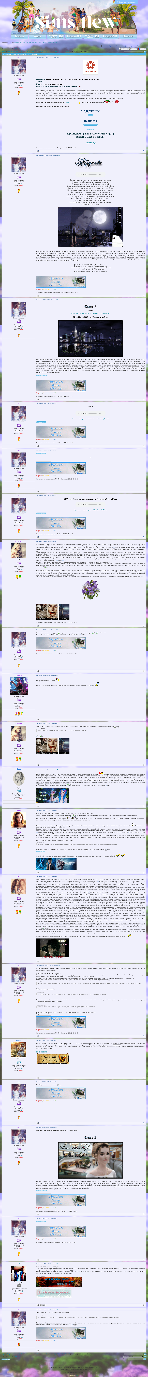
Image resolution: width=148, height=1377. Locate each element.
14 (21, 49)
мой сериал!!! (42, 1052)
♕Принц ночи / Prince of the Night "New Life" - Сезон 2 (53, 51)
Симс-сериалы (30, 51)
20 (57, 1309)
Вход (54, 42)
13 (19, 49)
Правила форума (129, 46)
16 (56, 1081)
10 (57, 723)
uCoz (77, 1375)
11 (57, 769)
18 (56, 1218)
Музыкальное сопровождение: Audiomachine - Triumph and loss (90, 313)
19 (57, 1263)
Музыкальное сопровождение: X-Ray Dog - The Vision (90, 510)
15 (56, 1040)
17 (56, 1127)
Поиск (138, 46)
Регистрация (50, 42)
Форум (4, 51)
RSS (57, 42)
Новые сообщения (108, 46)
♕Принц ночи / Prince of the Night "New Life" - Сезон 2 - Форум (30, 42)
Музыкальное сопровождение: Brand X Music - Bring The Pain (90, 419)
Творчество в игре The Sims (15, 51)
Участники (119, 46)
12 (57, 810)
